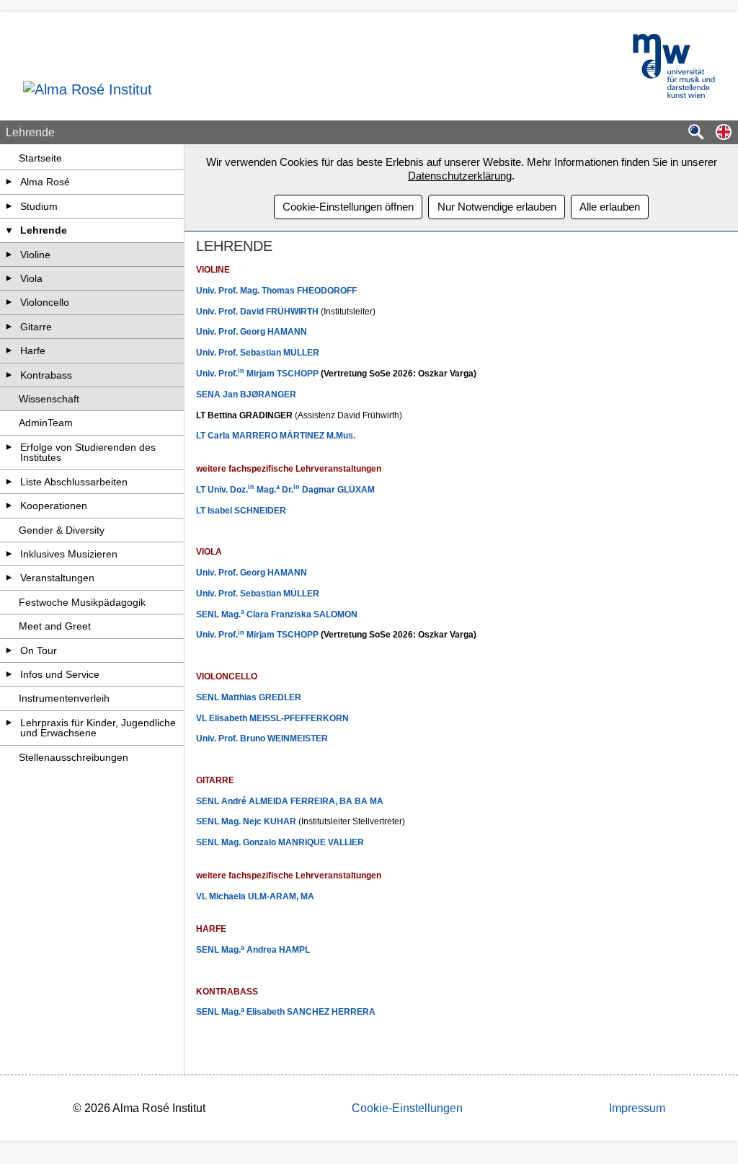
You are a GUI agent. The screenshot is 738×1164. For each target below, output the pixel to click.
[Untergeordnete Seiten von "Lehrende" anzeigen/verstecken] (9, 230)
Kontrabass (46, 375)
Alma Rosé (45, 182)
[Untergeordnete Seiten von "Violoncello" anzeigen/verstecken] (9, 302)
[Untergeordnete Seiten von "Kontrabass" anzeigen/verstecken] (9, 375)
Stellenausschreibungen (73, 757)
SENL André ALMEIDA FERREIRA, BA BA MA (289, 801)
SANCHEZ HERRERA (331, 1012)
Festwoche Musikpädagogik (82, 602)
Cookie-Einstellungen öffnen (348, 206)
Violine (35, 254)
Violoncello (44, 302)
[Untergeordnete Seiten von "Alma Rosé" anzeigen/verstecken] (9, 181)
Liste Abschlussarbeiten (74, 482)
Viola (31, 278)
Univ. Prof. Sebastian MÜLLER (257, 353)
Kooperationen (53, 505)
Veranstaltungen (57, 577)
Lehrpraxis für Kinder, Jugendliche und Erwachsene (98, 727)
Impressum (637, 1108)
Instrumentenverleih (64, 698)
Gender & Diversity (62, 530)
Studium (39, 206)
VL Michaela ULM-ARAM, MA (255, 896)
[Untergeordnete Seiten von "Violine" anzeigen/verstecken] (9, 254)
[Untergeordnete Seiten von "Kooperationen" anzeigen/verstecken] (9, 505)
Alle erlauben (609, 206)
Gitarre (36, 326)
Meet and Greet (55, 626)
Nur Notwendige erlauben (496, 206)
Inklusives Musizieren (68, 554)
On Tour (38, 650)
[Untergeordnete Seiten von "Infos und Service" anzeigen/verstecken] (9, 674)
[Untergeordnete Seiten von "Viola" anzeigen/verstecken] (9, 278)
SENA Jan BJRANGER (246, 394)
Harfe (32, 350)
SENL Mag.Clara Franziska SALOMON (276, 614)
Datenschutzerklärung (460, 175)
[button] (723, 133)
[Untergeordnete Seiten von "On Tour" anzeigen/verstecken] (9, 650)
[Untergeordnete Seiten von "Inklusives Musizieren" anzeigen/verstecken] (9, 553)
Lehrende (43, 230)
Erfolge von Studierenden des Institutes (88, 452)
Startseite (40, 158)
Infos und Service (59, 674)
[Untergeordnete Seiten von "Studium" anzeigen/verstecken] (9, 206)
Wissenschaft (49, 399)
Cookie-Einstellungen (407, 1108)
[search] (696, 133)
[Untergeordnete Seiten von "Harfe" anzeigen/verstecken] (9, 350)
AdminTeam (46, 422)
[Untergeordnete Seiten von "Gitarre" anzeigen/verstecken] (9, 326)
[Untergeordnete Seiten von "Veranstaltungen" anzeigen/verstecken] (9, 577)
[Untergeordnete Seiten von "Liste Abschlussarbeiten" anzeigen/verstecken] (9, 481)
